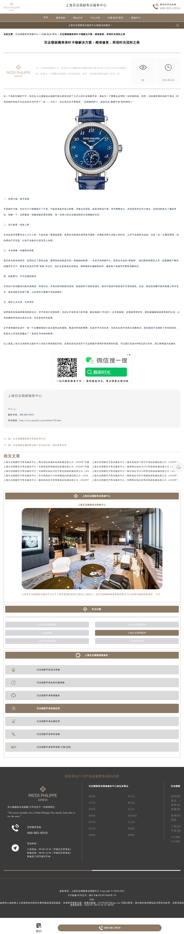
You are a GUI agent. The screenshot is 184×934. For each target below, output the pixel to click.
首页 (45, 17)
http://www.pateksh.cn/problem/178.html (40, 420)
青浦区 (131, 828)
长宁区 (92, 802)
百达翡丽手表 (137, 641)
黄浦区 (92, 796)
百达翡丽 (47, 633)
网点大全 (78, 17)
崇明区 (131, 835)
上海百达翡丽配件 (137, 633)
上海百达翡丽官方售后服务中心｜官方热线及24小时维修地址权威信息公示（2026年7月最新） (52, 475)
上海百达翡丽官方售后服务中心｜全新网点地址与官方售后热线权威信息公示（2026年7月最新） (53, 471)
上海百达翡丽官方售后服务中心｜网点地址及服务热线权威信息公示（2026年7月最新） (49, 462)
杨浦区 (92, 815)
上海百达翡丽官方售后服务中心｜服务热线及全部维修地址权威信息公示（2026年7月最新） (51, 480)
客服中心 (136, 17)
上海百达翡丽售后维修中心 (96, 496)
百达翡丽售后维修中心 (27, 34)
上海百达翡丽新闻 (47, 641)
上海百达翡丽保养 (137, 624)
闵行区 (92, 822)
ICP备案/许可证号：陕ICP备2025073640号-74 (92, 895)
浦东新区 (132, 815)
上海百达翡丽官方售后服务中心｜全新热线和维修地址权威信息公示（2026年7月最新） (49, 466)
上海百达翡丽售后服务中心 (86, 5)
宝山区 (131, 822)
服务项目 (60, 17)
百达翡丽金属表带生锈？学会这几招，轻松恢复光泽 (40, 445)
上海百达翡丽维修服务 (96, 655)
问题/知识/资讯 (115, 17)
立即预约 (92, 475)
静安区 (131, 802)
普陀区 (92, 809)
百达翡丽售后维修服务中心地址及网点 (108, 786)
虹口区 (131, 809)
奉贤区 (92, 835)
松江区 (92, 828)
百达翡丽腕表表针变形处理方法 (29, 438)
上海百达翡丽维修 (47, 624)
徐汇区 (131, 796)
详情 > (159, 594)
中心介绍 (95, 17)
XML (92, 899)
